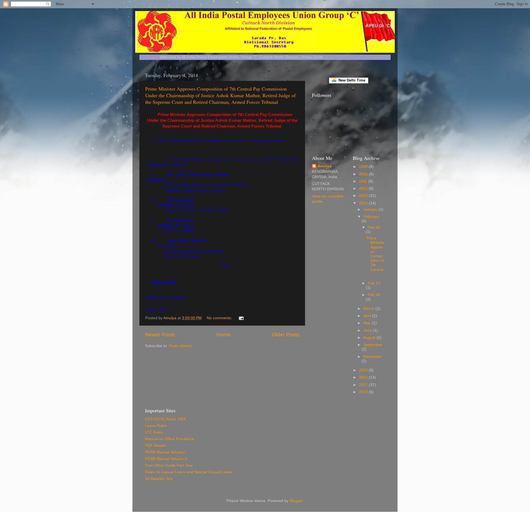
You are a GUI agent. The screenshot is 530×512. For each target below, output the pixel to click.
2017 (364, 385)
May (367, 323)
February (371, 217)
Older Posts (286, 334)
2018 (364, 392)
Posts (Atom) (180, 346)
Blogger (296, 501)
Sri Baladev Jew (159, 479)
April (367, 316)
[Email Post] (241, 318)
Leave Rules (156, 426)
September (373, 345)
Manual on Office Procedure (169, 439)
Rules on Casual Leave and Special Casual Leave (188, 472)
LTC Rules (154, 432)
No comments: (220, 318)
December (372, 357)
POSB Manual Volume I (165, 452)
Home (223, 334)
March (369, 309)
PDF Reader (156, 446)
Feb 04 (374, 227)
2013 (364, 196)
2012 (364, 188)
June (368, 330)
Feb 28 (374, 295)
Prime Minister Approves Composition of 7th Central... (375, 256)
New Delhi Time (350, 80)
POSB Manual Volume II (166, 459)
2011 (363, 181)
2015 (364, 370)
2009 (364, 167)
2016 (364, 377)
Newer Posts (160, 334)
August (370, 338)
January (370, 209)
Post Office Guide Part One (168, 465)
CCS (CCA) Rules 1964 (165, 419)
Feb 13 (374, 283)
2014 (364, 203)
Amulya (324, 166)
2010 (364, 174)
